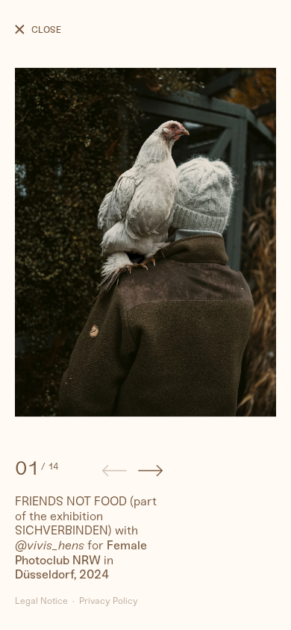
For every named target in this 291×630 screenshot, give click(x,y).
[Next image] (150, 472)
